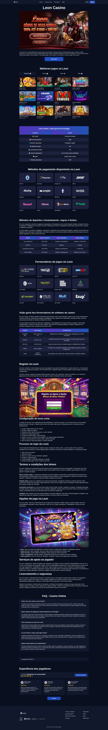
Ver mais (54, 698)
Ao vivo (44, 73)
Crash (61, 73)
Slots (79, 73)
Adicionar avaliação (81, 675)
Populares (26, 73)
